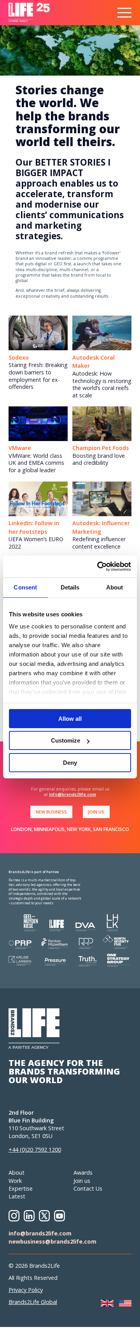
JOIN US (96, 812)
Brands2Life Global (33, 1302)
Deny (70, 762)
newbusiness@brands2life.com (52, 1241)
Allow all (70, 718)
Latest (17, 1196)
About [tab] (114, 587)
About (16, 1172)
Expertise (21, 1188)
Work (15, 1180)
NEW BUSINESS (51, 812)
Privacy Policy (26, 1289)
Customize (65, 740)
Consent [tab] (25, 587)
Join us (82, 1180)
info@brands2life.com (72, 794)
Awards (83, 1172)
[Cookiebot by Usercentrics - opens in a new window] (98, 566)
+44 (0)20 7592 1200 (35, 1149)
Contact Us (88, 1188)
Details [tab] (70, 587)
